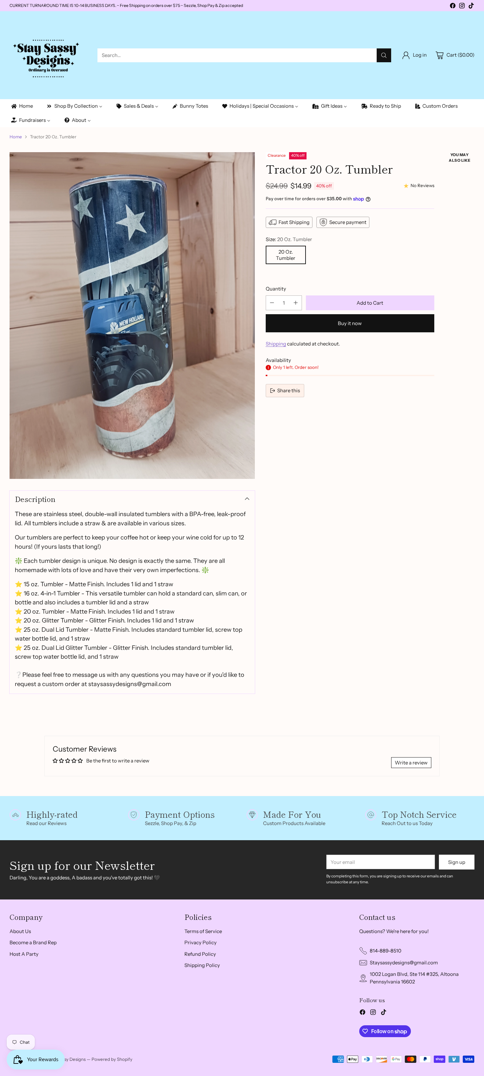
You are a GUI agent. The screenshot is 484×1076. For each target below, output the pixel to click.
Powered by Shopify (112, 1059)
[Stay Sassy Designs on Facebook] (452, 6)
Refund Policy (200, 954)
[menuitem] (22, 106)
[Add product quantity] (296, 303)
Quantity (276, 289)
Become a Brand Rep (33, 942)
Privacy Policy (200, 942)
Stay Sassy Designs (66, 1059)
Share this (288, 390)
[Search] (384, 55)
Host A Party (24, 954)
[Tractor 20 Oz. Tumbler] (132, 315)
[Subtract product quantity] (272, 303)
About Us (20, 931)
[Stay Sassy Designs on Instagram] (462, 6)
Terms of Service (203, 931)
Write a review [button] (411, 762)
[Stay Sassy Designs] (48, 55)
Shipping (276, 344)
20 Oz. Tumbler (285, 255)
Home (16, 136)
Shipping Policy (202, 965)
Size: (289, 239)
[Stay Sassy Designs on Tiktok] (471, 6)
